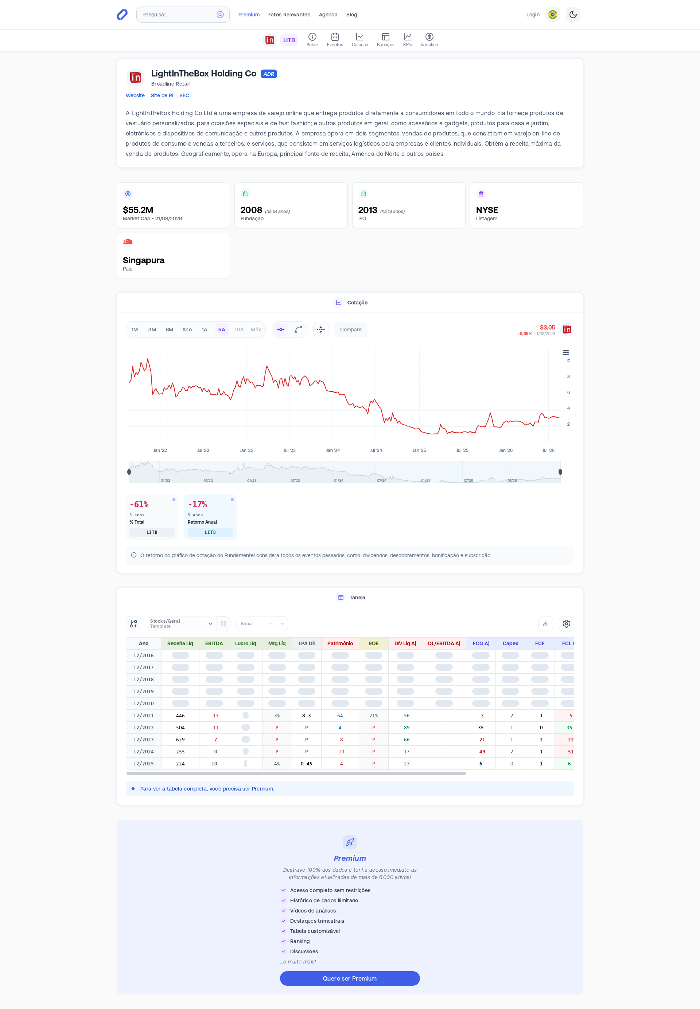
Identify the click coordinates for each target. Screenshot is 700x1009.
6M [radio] (170, 329)
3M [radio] (152, 329)
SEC (184, 95)
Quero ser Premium (350, 978)
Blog (351, 14)
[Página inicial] (122, 14)
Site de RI (162, 95)
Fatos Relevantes (289, 14)
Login (533, 14)
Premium (249, 14)
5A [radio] (221, 329)
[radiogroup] (196, 329)
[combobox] (183, 15)
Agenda (328, 14)
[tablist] (350, 302)
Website (135, 95)
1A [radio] (204, 329)
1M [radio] (135, 329)
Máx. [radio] (256, 329)
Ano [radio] (187, 329)
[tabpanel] (350, 443)
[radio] (280, 329)
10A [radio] (239, 329)
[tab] (350, 302)
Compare (351, 329)
